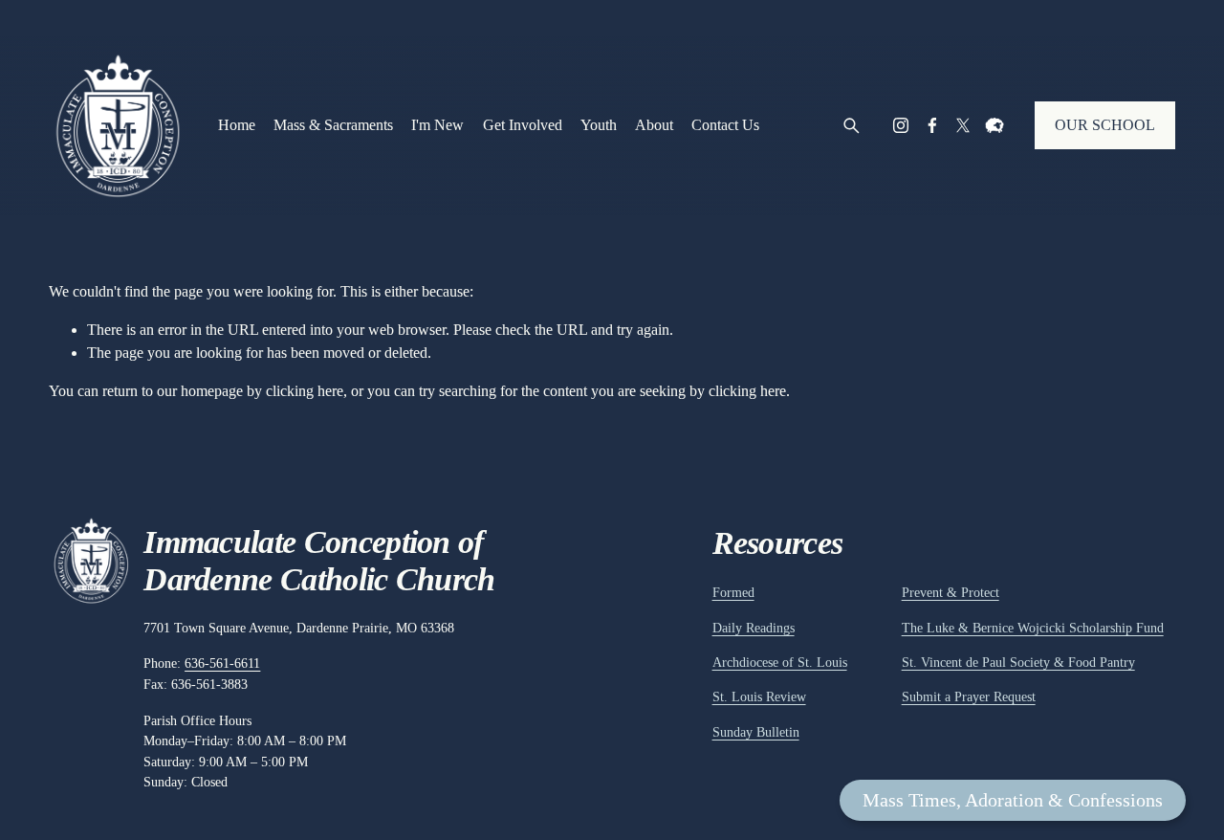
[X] (963, 125)
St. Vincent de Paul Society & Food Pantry (1018, 662)
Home (236, 125)
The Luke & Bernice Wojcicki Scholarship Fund (1033, 627)
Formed (733, 592)
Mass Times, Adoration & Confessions (1013, 799)
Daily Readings (753, 627)
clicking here (304, 391)
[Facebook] (932, 125)
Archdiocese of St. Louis (779, 662)
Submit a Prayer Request (969, 696)
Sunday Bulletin (755, 732)
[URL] (994, 125)
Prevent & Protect (950, 592)
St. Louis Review (759, 696)
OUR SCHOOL (1105, 125)
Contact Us (725, 125)
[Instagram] (900, 125)
